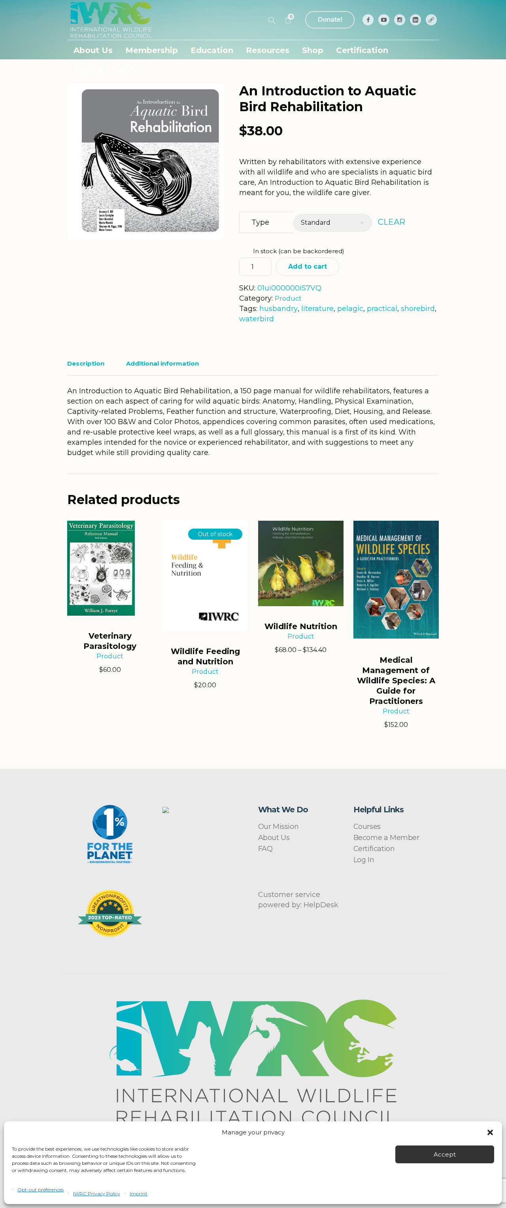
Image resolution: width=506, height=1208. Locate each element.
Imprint (138, 1194)
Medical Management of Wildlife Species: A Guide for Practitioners (396, 680)
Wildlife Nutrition (300, 626)
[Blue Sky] (431, 19)
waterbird (256, 319)
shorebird (418, 308)
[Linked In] (415, 19)
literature (317, 308)
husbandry (278, 308)
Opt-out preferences (40, 1190)
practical (382, 308)
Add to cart (307, 266)
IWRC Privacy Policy (96, 1194)
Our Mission (278, 826)
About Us (274, 837)
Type (260, 222)
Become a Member (386, 837)
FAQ (265, 848)
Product (288, 298)
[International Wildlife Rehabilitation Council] (253, 1062)
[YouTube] (383, 19)
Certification (374, 848)
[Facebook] (368, 19)
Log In (363, 859)
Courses (367, 826)
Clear (391, 222)
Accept (445, 1154)
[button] (490, 1132)
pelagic (350, 308)
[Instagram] (399, 19)
